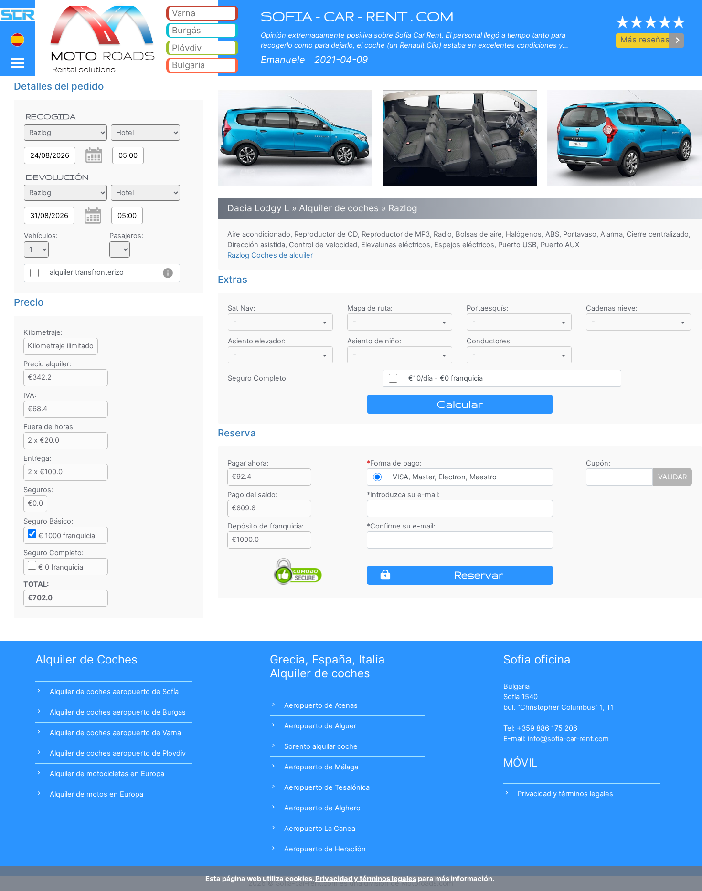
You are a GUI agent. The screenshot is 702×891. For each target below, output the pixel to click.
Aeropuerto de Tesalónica (327, 787)
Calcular (460, 404)
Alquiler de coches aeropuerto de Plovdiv (118, 753)
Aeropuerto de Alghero (322, 808)
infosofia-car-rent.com (568, 739)
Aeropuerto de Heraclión (325, 849)
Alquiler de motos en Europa (96, 794)
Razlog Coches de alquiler (270, 255)
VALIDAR (672, 477)
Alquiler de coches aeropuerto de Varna (115, 732)
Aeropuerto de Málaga (321, 767)
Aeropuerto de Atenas (321, 705)
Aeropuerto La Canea (319, 828)
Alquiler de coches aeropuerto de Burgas (118, 712)
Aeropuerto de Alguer (320, 726)
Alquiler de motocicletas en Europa (107, 773)
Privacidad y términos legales (565, 793)
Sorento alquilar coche (321, 746)
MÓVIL (520, 762)
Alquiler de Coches (86, 659)
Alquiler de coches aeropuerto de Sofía (114, 691)
